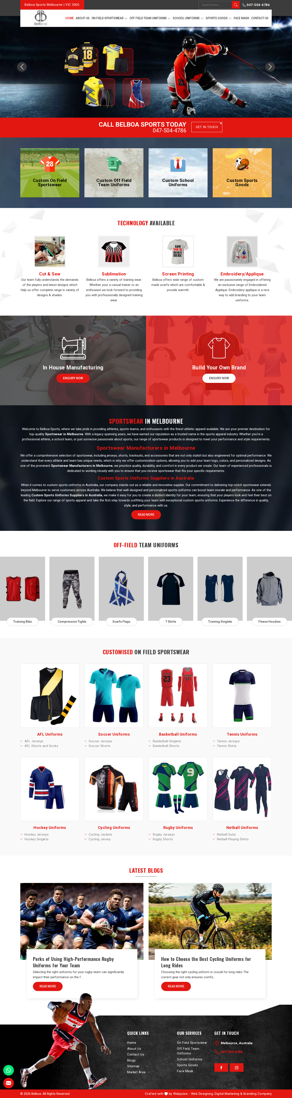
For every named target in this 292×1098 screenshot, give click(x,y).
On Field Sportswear (107, 18)
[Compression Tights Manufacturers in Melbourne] (71, 589)
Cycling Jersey (100, 839)
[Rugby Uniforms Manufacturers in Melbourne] (178, 789)
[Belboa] (40, 18)
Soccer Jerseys (100, 741)
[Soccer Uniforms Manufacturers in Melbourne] (113, 696)
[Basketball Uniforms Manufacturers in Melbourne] (178, 696)
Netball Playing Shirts (233, 839)
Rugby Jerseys (164, 834)
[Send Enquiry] (8, 1083)
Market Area (136, 1072)
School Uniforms (186, 18)
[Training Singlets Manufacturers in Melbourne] (220, 589)
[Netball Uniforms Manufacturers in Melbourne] (242, 789)
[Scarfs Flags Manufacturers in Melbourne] (121, 589)
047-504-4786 (258, 5)
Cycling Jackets (100, 834)
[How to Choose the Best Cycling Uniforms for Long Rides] (210, 921)
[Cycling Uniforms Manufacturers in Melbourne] (113, 789)
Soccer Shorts (100, 746)
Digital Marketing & (229, 1094)
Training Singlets (220, 621)
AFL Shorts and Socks (41, 746)
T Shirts (170, 621)
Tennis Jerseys (228, 741)
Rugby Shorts (163, 839)
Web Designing (202, 1094)
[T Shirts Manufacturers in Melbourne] (170, 589)
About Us (82, 18)
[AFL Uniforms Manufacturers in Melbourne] (49, 696)
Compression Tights (72, 621)
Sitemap (133, 1066)
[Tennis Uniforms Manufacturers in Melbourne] (242, 696)
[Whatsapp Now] (8, 1070)
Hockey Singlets (37, 839)
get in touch (207, 127)
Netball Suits (226, 834)
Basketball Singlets (167, 741)
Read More (146, 514)
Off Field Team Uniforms (148, 18)
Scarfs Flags (121, 621)
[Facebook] (221, 1067)
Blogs (131, 1060)
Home (69, 18)
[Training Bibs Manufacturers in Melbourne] (22, 589)
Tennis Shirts (227, 746)
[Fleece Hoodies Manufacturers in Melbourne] (269, 589)
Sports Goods (217, 18)
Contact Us (259, 18)
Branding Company (257, 1094)
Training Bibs (22, 621)
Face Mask (241, 18)
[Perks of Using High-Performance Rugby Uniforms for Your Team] (81, 921)
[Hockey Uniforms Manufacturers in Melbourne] (49, 789)
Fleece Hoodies (269, 621)
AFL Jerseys (34, 741)
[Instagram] (237, 1067)
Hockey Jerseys (37, 834)
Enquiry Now (73, 378)
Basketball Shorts (166, 746)
